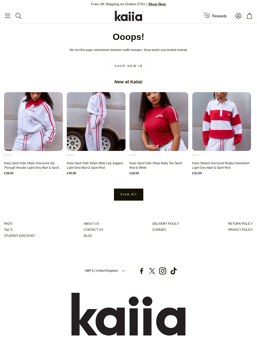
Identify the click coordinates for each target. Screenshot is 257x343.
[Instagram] (162, 270)
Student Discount (19, 236)
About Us (91, 223)
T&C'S (8, 230)
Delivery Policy (165, 223)
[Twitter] (152, 271)
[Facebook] (141, 270)
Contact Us (93, 230)
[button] (7, 15)
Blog (88, 236)
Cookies (159, 230)
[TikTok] (173, 270)
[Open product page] (33, 121)
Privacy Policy (240, 230)
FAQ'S (8, 223)
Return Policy (240, 223)
